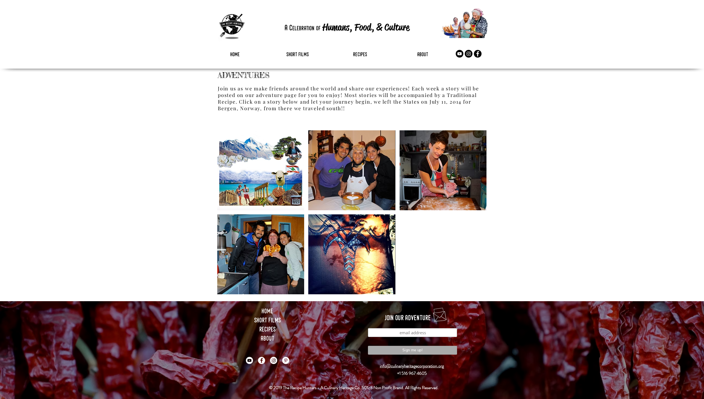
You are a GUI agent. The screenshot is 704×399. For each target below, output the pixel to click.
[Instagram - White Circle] (273, 360)
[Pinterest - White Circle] (285, 360)
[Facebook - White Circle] (261, 360)
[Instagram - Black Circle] (468, 54)
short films (267, 320)
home (267, 311)
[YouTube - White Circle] (249, 360)
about (267, 339)
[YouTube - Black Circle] (459, 54)
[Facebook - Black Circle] (478, 54)
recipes (268, 330)
